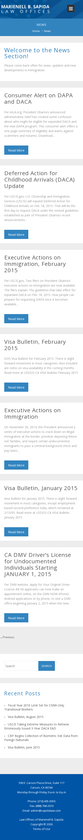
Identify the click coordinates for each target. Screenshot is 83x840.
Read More (16, 150)
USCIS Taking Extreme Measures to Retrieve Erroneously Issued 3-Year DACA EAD (36, 726)
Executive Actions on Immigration (32, 413)
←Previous (7, 637)
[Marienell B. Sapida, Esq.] (25, 15)
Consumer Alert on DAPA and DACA (38, 98)
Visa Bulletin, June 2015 (24, 747)
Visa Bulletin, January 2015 (41, 488)
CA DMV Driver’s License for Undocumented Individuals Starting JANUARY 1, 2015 (37, 564)
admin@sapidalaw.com (46, 810)
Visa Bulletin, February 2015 (35, 345)
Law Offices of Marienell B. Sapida (41, 819)
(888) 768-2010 (44, 806)
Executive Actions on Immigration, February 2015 (35, 263)
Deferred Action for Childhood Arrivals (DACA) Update (39, 179)
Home (36, 31)
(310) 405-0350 (46, 801)
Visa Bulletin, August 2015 (25, 717)
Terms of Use (41, 829)
